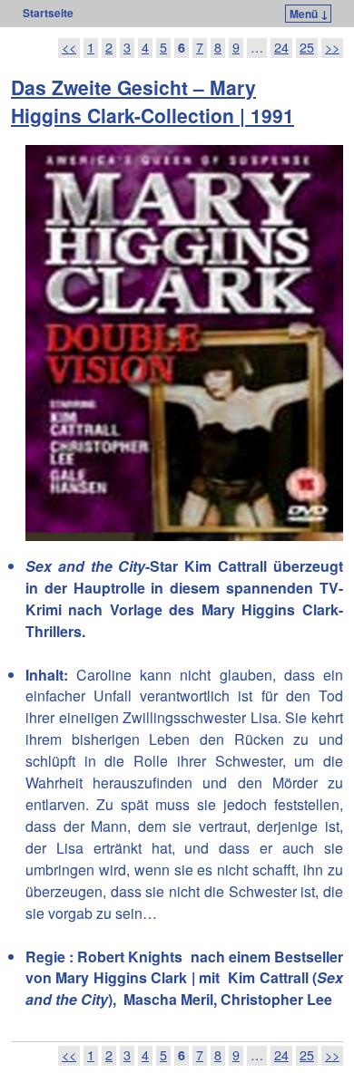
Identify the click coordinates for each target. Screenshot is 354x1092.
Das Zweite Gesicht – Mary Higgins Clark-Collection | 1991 (152, 101)
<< (69, 47)
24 (281, 47)
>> (332, 47)
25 (307, 47)
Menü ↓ (309, 13)
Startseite (48, 13)
